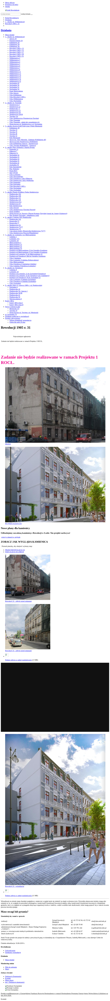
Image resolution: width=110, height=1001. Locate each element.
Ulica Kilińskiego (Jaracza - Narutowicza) (23, 143)
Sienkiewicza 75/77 (16, 227)
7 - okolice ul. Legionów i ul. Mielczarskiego (20, 235)
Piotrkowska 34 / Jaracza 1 (18, 291)
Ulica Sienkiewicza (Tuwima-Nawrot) (22, 210)
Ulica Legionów (15, 175)
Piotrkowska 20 (14, 289)
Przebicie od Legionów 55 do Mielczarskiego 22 (25, 254)
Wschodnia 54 (14, 89)
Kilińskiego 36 (14, 46)
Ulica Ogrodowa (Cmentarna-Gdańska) (22, 264)
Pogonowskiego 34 (16, 41)
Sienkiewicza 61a (15, 202)
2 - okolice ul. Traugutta (13, 103)
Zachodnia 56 (14, 165)
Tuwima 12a (13, 116)
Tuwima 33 (13, 130)
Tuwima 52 (13, 136)
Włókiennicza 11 (15, 72)
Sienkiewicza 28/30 (16, 114)
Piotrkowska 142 (15, 219)
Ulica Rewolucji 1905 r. (17, 97)
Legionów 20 (14, 272)
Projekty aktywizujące (12, 318)
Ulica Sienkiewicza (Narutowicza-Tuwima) (24, 118)
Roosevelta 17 (14, 223)
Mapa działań (9, 35)
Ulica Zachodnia (15, 190)
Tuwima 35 (13, 132)
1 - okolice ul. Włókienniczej (15, 22)
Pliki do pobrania (11, 967)
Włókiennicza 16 (15, 79)
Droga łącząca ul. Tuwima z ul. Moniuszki (23, 312)
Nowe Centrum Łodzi (12, 307)
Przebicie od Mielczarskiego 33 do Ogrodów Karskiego (28, 250)
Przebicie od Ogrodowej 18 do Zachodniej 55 (24, 277)
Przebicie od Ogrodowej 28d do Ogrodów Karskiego (27, 256)
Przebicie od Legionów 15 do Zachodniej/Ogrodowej (27, 274)
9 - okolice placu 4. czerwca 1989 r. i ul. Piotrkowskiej (23, 285)
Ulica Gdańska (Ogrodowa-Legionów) (22, 266)
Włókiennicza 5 (14, 64)
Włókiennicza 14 (15, 76)
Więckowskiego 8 (15, 299)
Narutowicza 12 (14, 107)
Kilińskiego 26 (14, 42)
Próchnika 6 (13, 287)
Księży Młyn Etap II (16, 305)
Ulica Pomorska (14, 182)
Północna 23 (13, 153)
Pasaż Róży (13, 171)
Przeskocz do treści (11, 5)
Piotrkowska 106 (15, 196)
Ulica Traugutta (14, 120)
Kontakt (8, 978)
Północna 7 (13, 151)
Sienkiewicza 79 (15, 229)
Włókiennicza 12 (15, 74)
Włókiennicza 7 (14, 68)
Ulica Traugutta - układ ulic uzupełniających (24, 122)
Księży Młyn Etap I (16, 303)
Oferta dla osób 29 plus (17, 322)
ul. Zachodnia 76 (11, 314)
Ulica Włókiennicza (16, 99)
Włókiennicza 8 (14, 70)
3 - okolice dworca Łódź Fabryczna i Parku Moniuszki (23, 126)
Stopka (7, 6)
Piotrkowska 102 (15, 194)
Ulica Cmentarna (15, 258)
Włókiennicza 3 (14, 60)
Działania (8, 20)
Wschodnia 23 (14, 157)
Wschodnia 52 (14, 87)
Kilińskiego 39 (14, 128)
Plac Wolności (14, 169)
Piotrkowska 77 (14, 109)
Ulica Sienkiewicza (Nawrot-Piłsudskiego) (23, 233)
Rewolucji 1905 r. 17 (16, 52)
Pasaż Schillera (14, 211)
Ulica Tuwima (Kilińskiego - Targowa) (22, 145)
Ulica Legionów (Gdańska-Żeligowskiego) (24, 260)
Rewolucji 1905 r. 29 (16, 54)
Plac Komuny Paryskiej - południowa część (24, 215)
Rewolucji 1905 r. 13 (16, 48)
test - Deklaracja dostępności (14, 982)
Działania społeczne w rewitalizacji (17, 316)
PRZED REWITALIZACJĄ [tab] (15, 550)
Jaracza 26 (13, 39)
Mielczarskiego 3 (15, 243)
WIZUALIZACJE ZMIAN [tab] (14, 552)
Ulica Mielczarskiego (16, 262)
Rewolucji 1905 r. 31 (12, 24)
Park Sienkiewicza (15, 206)
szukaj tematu (25, 14)
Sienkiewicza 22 (15, 110)
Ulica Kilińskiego (15, 95)
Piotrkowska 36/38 (15, 293)
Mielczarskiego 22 (15, 246)
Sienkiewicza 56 (15, 225)
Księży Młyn (9, 301)
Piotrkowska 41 (14, 295)
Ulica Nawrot (14, 208)
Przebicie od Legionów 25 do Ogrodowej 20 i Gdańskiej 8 (29, 276)
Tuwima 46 (13, 134)
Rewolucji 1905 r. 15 (16, 50)
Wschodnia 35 (14, 161)
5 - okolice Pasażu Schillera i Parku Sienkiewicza (22, 192)
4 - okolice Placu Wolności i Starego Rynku (20, 147)
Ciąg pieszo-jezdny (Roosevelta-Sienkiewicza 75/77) (27, 231)
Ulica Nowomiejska (16, 176)
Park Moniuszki (14, 138)
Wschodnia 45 (14, 83)
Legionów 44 (14, 241)
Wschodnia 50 (14, 85)
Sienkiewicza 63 (15, 204)
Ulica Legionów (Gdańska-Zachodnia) (22, 279)
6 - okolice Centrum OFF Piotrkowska (18, 217)
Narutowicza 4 (14, 105)
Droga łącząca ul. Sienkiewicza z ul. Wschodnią (25, 124)
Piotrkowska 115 (15, 198)
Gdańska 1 (13, 237)
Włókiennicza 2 (14, 58)
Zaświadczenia (10, 950)
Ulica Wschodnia (15, 101)
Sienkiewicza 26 (15, 112)
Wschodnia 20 (14, 155)
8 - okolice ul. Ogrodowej (14, 268)
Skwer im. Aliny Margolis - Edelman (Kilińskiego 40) (27, 140)
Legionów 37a (14, 239)
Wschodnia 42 (14, 163)
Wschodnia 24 (14, 159)
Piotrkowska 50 (14, 297)
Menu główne (10, 3)
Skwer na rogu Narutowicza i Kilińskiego (23, 142)
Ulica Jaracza (13, 93)
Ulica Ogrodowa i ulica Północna (20, 178)
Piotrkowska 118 (15, 200)
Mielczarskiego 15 (15, 244)
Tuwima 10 (13, 311)
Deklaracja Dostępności (13, 976)
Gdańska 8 (13, 270)
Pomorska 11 (13, 149)
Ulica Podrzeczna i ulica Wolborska (21, 180)
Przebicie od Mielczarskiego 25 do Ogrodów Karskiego (28, 252)
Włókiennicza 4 (14, 62)
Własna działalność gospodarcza (20, 320)
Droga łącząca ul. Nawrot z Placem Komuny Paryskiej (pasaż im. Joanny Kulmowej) (38, 213)
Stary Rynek (13, 173)
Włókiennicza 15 (15, 77)
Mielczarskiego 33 (15, 248)
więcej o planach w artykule (10, 537)
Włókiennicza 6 (14, 66)
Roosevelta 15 (14, 221)
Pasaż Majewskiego (16, 91)
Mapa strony (9, 980)
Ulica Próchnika (14, 184)
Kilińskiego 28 (14, 44)
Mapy (7, 969)
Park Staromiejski (15, 167)
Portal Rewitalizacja (12, 18)
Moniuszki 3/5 (14, 309)
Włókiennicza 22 (15, 81)
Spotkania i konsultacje (13, 952)
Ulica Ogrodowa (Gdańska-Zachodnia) (22, 281)
